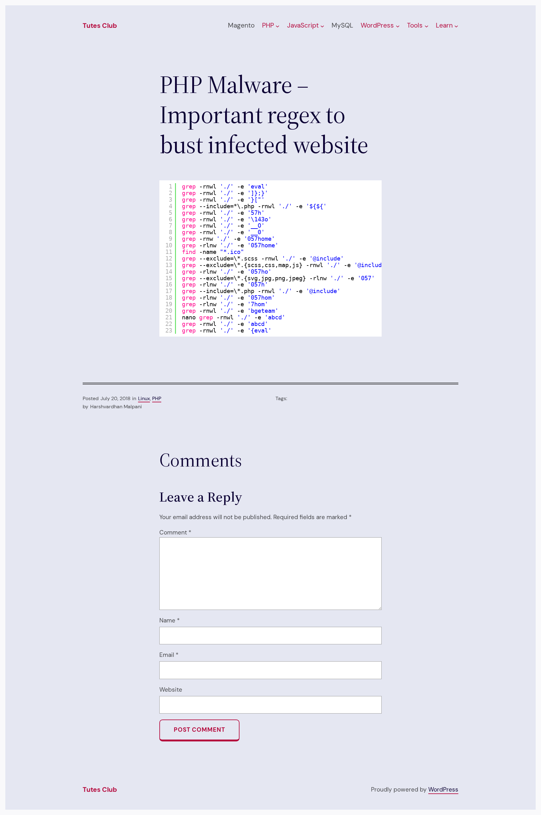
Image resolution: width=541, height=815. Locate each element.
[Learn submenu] (456, 26)
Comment (175, 532)
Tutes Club (100, 25)
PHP (156, 398)
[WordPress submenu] (398, 26)
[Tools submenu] (427, 26)
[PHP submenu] (278, 26)
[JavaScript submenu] (322, 26)
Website (170, 690)
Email (168, 655)
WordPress (443, 789)
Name (169, 620)
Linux (144, 398)
